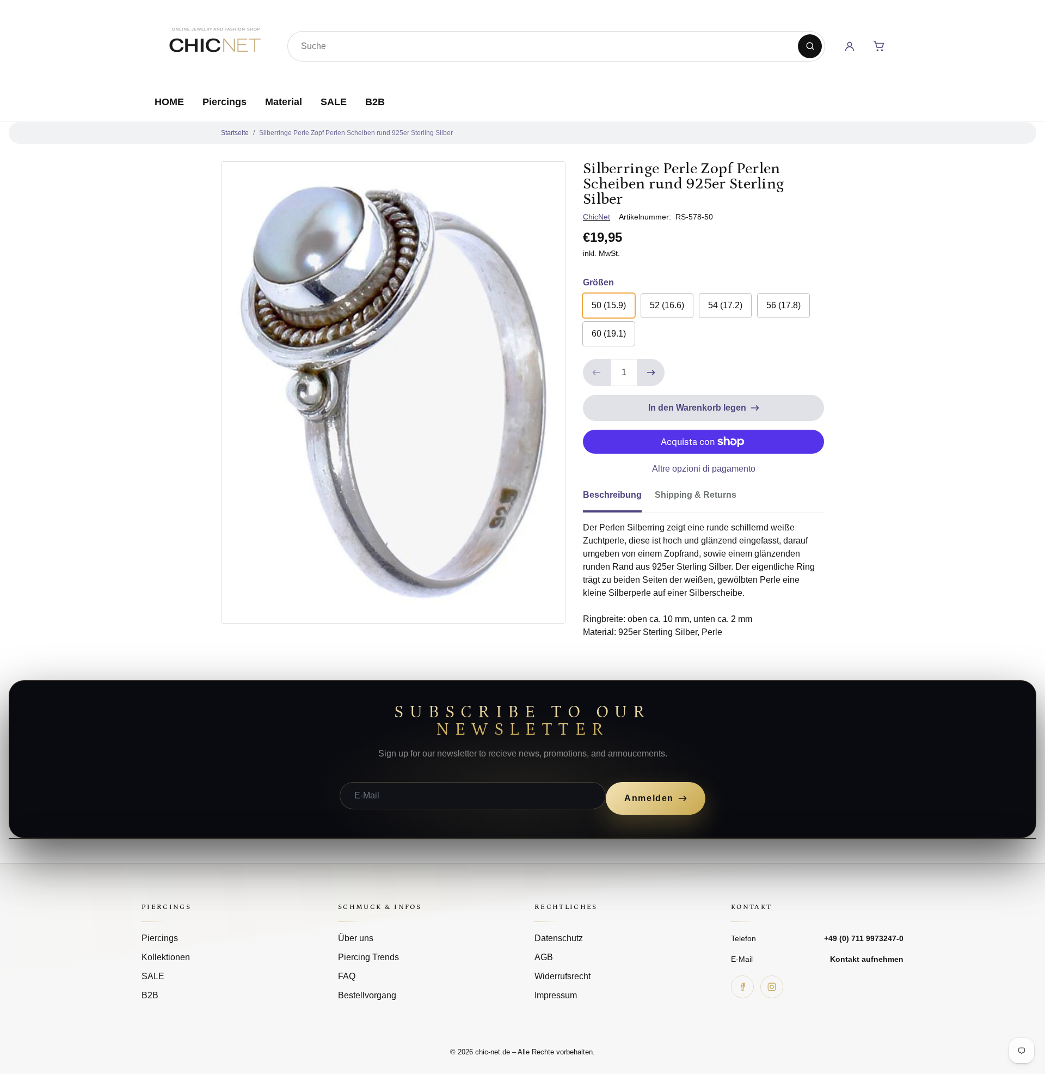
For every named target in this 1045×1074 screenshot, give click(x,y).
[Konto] (849, 46)
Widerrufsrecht (562, 976)
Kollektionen (166, 957)
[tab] (619, 498)
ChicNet (596, 216)
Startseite (235, 133)
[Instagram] (771, 986)
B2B (375, 101)
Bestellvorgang (367, 995)
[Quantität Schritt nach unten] (596, 372)
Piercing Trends (368, 957)
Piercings (224, 101)
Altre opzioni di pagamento (703, 468)
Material (283, 101)
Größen (598, 282)
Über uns (355, 938)
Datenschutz (558, 938)
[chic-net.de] (214, 44)
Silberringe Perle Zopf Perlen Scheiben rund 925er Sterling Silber (356, 133)
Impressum (555, 995)
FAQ (346, 976)
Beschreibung (612, 494)
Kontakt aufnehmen (866, 959)
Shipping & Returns (695, 494)
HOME (169, 101)
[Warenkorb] (879, 46)
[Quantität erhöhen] (651, 372)
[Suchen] (810, 46)
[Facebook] (742, 986)
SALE (334, 101)
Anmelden (649, 798)
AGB (543, 957)
